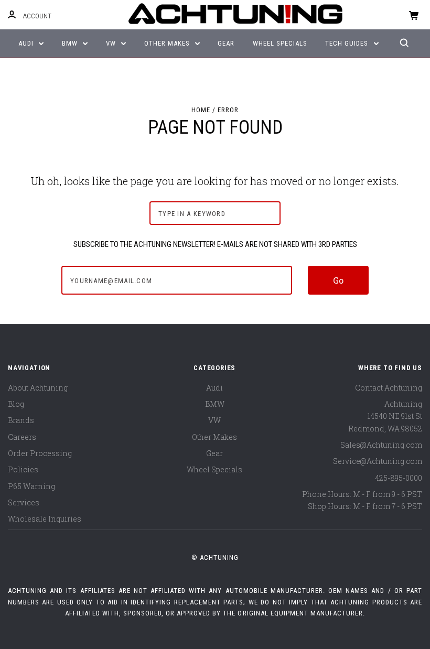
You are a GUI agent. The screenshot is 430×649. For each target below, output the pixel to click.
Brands (21, 420)
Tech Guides (347, 43)
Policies (23, 469)
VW (112, 43)
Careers (22, 437)
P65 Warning (31, 486)
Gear (226, 43)
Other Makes (168, 43)
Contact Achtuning (388, 388)
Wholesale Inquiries (44, 519)
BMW (71, 43)
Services (23, 502)
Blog (16, 404)
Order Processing (40, 453)
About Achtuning (38, 388)
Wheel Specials (280, 43)
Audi (27, 43)
